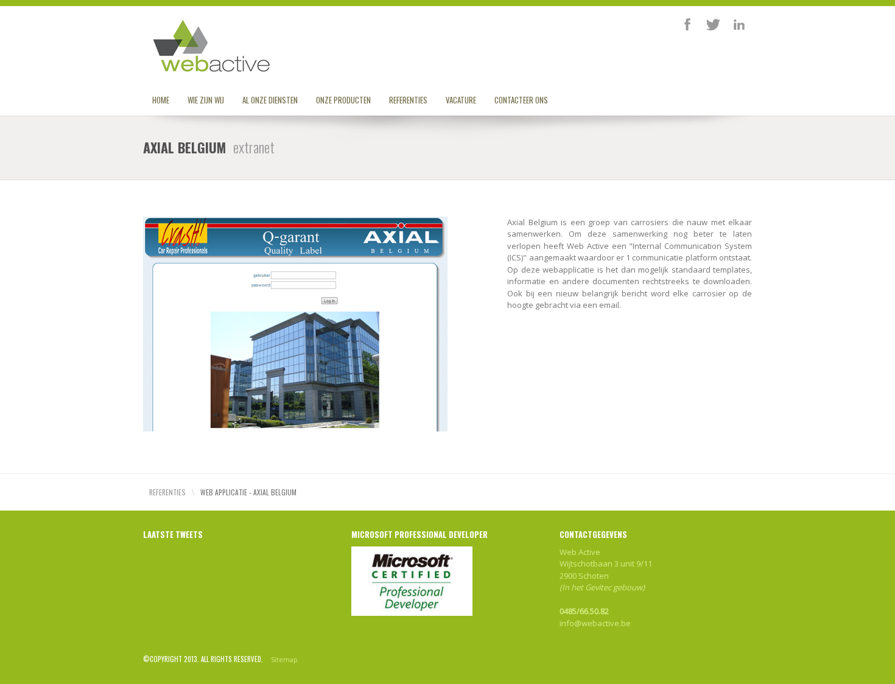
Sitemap (284, 659)
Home (160, 100)
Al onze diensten (270, 100)
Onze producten (343, 100)
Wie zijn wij (206, 100)
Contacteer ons (521, 100)
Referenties (408, 100)
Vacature (461, 100)
